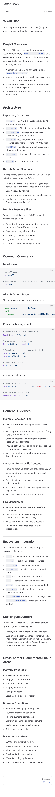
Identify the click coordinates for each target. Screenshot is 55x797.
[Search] (44, 4)
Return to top (47, 11)
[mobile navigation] (51, 4)
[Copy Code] (50, 272)
